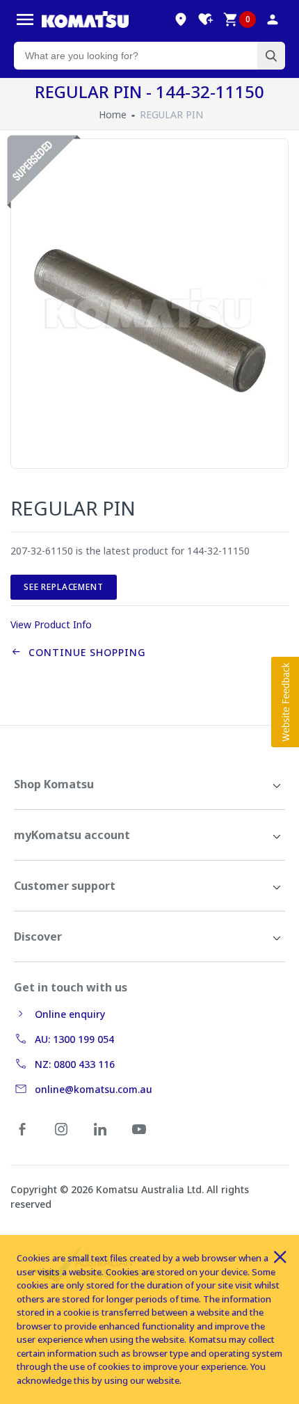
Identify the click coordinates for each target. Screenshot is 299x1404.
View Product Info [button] (51, 624)
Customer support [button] (64, 885)
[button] (285, 702)
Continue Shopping (84, 652)
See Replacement (64, 587)
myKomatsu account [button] (72, 835)
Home (113, 114)
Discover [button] (38, 936)
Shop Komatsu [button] (54, 784)
